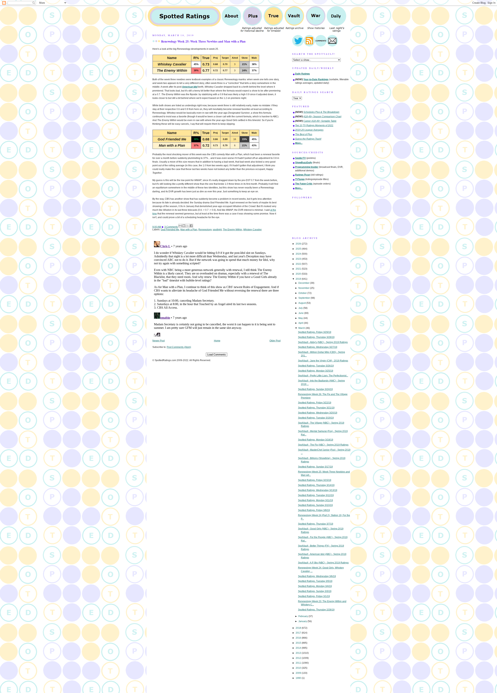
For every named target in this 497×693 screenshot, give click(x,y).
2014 (299, 648)
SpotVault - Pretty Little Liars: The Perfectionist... (323, 375)
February (303, 616)
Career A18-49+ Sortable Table (319, 121)
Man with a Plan (188, 229)
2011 (299, 663)
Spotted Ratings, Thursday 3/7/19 (315, 523)
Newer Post (158, 340)
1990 (299, 678)
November (304, 288)
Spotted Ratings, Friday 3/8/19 (314, 510)
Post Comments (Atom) (179, 347)
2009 (299, 673)
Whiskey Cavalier (252, 229)
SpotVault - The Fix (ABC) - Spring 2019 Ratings (323, 444)
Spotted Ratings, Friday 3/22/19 (314, 402)
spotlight (217, 229)
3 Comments (171, 226)
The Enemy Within (232, 229)
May (300, 318)
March (302, 328)
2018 (299, 628)
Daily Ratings (302, 73)
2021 (299, 268)
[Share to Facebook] (191, 226)
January (303, 621)
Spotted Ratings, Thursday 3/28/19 (316, 337)
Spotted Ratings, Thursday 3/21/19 (316, 407)
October (302, 293)
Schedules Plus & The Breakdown (321, 112)
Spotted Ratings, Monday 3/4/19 (315, 586)
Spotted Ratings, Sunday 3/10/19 (315, 505)
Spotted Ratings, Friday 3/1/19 (314, 596)
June (301, 313)
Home (217, 340)
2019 (299, 279)
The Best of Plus (303, 134)
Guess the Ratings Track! (308, 139)
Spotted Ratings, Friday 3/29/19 (314, 332)
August (302, 303)
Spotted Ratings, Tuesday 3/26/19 (316, 365)
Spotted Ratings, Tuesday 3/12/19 (316, 495)
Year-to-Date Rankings (315, 79)
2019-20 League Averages (309, 130)
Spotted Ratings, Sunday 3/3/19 (314, 591)
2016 (299, 637)
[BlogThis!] (184, 226)
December (304, 283)
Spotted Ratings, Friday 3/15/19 (314, 480)
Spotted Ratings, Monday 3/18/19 (315, 439)
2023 (299, 259)
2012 (299, 658)
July (300, 308)
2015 (299, 643)
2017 (299, 632)
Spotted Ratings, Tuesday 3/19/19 (316, 417)
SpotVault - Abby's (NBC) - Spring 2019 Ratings (323, 342)
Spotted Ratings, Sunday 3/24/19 (315, 389)
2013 (299, 653)
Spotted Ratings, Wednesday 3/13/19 (317, 490)
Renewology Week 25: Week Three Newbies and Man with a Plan (203, 41)
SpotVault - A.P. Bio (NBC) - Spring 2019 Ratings (323, 562)
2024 (299, 253)
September (304, 298)
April (301, 323)
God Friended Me (170, 229)
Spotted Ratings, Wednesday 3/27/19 (317, 347)
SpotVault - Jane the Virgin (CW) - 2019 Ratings (323, 360)
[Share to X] (187, 226)
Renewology (205, 229)
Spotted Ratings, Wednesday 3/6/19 (317, 576)
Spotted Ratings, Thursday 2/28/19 (316, 609)
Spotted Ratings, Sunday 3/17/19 (315, 466)
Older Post (275, 340)
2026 (299, 243)
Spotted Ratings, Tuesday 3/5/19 (315, 581)
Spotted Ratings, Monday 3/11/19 (315, 500)
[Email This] (180, 226)
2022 (299, 264)
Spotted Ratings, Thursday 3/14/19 (316, 485)
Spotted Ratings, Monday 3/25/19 (315, 370)
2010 (299, 668)
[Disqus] (216, 288)
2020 (299, 273)
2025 (299, 248)
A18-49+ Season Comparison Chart (322, 116)
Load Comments (216, 354)
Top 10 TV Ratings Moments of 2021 (314, 125)
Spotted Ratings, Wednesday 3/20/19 (317, 412)
